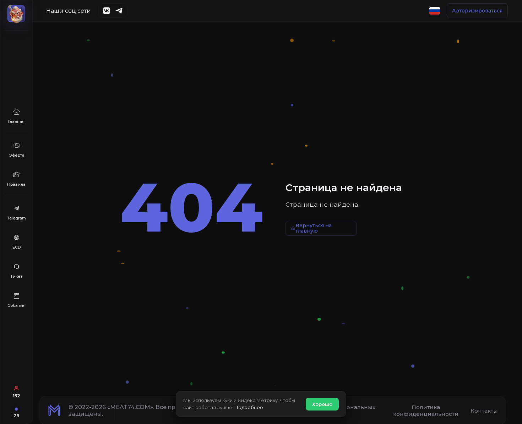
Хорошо (322, 404)
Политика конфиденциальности (425, 410)
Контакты (484, 410)
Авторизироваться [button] (477, 10)
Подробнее (248, 407)
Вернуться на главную (313, 228)
